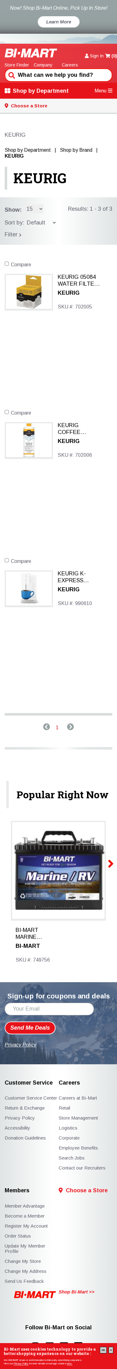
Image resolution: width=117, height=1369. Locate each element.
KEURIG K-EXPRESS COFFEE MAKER (79, 577)
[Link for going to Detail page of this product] (29, 291)
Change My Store (23, 1261)
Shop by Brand (76, 150)
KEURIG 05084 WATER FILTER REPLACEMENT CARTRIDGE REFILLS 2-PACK (79, 281)
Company (43, 64)
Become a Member (25, 1216)
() (114, 55)
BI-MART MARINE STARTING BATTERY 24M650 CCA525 (29, 934)
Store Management (78, 1117)
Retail (64, 1107)
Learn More (58, 21)
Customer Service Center (31, 1098)
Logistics (68, 1127)
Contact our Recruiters (82, 1167)
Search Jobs (72, 1157)
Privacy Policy (20, 1363)
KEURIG (39, 178)
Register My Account (26, 1226)
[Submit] (11, 74)
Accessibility (17, 1127)
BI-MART (28, 946)
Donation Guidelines (25, 1137)
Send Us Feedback (24, 1281)
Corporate (69, 1137)
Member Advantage (25, 1206)
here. (69, 1363)
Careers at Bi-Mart (78, 1098)
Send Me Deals (30, 1028)
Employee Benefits (78, 1147)
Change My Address (25, 1271)
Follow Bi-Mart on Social (58, 1328)
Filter (12, 234)
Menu (100, 90)
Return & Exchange (25, 1107)
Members (17, 1191)
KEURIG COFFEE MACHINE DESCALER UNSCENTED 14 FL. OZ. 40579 (79, 429)
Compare (21, 264)
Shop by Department (41, 91)
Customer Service (29, 1083)
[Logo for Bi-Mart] (31, 52)
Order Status (18, 1236)
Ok (103, 1350)
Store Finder (17, 64)
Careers (70, 64)
